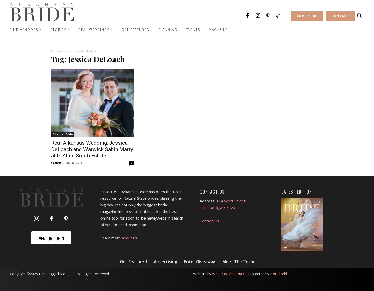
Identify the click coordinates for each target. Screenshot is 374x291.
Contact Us (209, 220)
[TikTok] (278, 16)
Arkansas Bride (63, 134)
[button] (359, 16)
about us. (130, 237)
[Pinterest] (268, 16)
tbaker (56, 162)
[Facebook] (247, 16)
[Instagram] (258, 16)
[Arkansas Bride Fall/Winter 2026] (302, 225)
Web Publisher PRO (228, 273)
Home (55, 51)
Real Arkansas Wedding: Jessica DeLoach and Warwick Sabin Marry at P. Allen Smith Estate (92, 149)
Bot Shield (278, 273)
